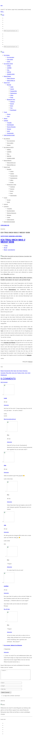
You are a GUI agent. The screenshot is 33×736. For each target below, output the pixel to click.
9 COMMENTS (8, 378)
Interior (5, 118)
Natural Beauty (7, 76)
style (26, 373)
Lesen (8, 131)
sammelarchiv (11, 249)
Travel (5, 112)
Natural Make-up (11, 80)
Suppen (12, 89)
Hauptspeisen (13, 93)
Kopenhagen (13, 110)
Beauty (5, 249)
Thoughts (9, 122)
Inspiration (3, 373)
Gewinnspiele (10, 133)
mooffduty (6, 586)
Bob (12, 370)
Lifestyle (6, 120)
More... (2, 11)
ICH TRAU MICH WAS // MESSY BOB (13, 241)
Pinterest (30, 361)
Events (8, 61)
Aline (5, 465)
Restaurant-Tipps (11, 99)
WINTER (9, 72)
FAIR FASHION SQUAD (9, 135)
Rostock (12, 103)
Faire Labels (10, 59)
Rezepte (9, 84)
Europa (8, 114)
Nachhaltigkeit (10, 124)
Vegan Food (7, 82)
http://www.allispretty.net (10, 419)
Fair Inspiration (10, 57)
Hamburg (12, 101)
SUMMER (9, 68)
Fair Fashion (7, 55)
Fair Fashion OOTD (8, 63)
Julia (5, 525)
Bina (6, 245)
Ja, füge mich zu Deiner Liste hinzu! (11, 695)
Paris (11, 108)
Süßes (11, 95)
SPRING (9, 65)
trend (29, 373)
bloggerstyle (7, 370)
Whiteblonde (4, 375)
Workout (9, 129)
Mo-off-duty (7, 609)
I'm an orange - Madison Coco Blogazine (13, 645)
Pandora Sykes (20, 373)
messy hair (14, 373)
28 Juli (5, 247)
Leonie (5, 398)
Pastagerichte (13, 91)
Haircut (20, 370)
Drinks (11, 97)
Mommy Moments (11, 127)
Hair (18, 370)
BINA (2, 5)
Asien (8, 116)
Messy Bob (8, 373)
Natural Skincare (11, 78)
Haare (14, 370)
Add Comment (4, 382)
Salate (11, 87)
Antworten (6, 405)
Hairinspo (25, 370)
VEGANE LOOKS (11, 74)
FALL (8, 70)
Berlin (11, 106)
